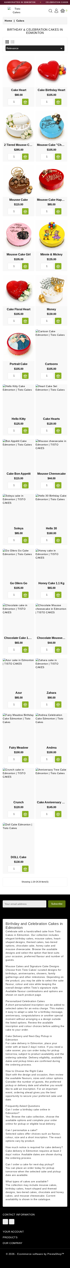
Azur (18, 692)
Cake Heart (18, 90)
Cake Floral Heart (18, 309)
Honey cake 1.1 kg (51, 583)
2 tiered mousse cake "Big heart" (27, 144)
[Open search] (50, 11)
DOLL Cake (18, 857)
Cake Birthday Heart (51, 90)
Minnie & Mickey (51, 254)
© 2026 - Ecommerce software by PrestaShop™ (35, 1254)
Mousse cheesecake (51, 473)
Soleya (18, 528)
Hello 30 (51, 528)
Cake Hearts (51, 418)
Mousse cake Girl (19, 254)
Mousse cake (18, 199)
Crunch (18, 802)
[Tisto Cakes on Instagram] (11, 1221)
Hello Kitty (19, 418)
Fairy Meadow (18, 747)
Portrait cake (18, 363)
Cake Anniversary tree (52, 802)
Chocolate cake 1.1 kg (19, 637)
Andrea (51, 747)
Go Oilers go (18, 583)
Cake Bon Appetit (19, 473)
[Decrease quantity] (9, 102)
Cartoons (51, 363)
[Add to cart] (25, 102)
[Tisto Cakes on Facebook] (5, 1221)
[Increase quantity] (18, 102)
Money (51, 309)
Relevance (35, 48)
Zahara (51, 692)
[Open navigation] (4, 11)
